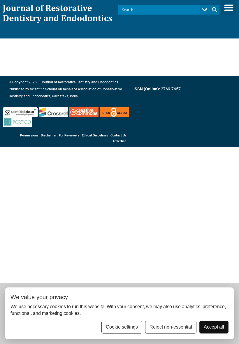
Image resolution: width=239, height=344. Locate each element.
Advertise (119, 141)
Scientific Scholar (43, 89)
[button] (228, 7)
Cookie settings (122, 326)
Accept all (214, 326)
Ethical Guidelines (95, 135)
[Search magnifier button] (214, 10)
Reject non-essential (171, 326)
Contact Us (118, 135)
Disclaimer (49, 135)
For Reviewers (69, 135)
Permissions (29, 135)
